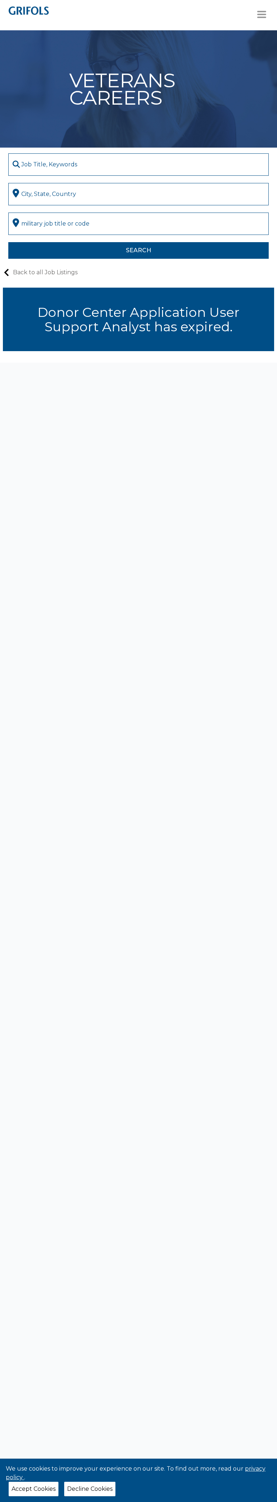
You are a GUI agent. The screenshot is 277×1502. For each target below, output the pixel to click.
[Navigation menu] (261, 14)
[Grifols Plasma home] (28, 10)
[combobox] (138, 164)
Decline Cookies (90, 1488)
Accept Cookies (34, 1488)
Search (138, 250)
